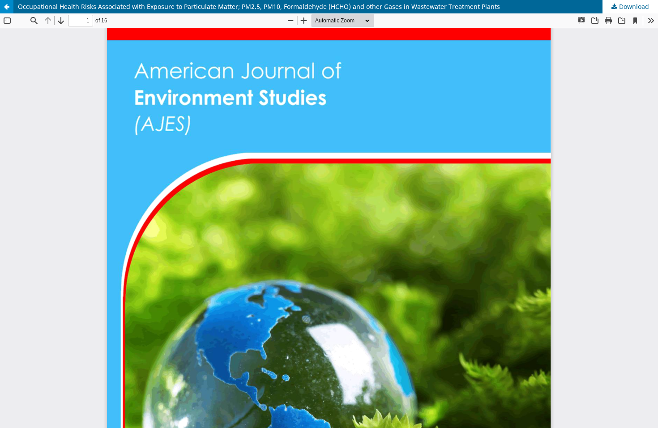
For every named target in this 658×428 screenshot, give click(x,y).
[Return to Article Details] (6, 6)
